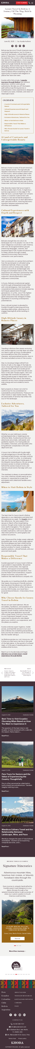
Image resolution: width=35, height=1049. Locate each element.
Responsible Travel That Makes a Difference (15, 124)
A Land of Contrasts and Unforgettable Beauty (17, 105)
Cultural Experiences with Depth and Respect (16, 110)
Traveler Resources (23, 996)
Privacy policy (22, 1038)
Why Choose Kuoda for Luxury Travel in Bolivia (17, 129)
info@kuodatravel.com (18, 1027)
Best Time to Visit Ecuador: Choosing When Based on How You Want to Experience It (16, 721)
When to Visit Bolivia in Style (14, 120)
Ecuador (5, 995)
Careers (18, 1003)
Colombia (5, 999)
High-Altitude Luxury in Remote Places (17, 114)
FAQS (17, 1006)
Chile (3, 1002)
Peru (3, 992)
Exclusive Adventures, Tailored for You (17, 117)
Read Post (5, 735)
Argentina (5, 1009)
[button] (15, 945)
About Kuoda (20, 992)
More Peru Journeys (16, 951)
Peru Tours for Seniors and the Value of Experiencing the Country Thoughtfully (16, 776)
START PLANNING (22, 3)
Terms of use (12, 1038)
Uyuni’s (24, 519)
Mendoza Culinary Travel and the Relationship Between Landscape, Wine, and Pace (17, 832)
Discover (17, 938)
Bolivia (4, 1006)
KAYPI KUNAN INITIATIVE (24, 999)
